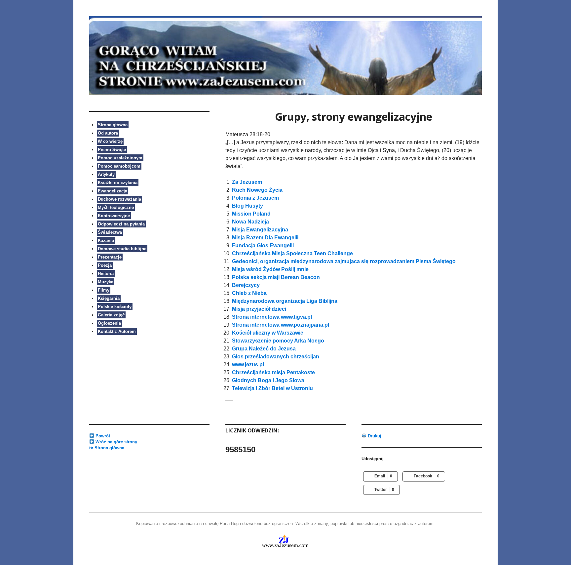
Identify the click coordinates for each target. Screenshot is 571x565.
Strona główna (113, 124)
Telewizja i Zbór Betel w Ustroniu (272, 388)
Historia (106, 273)
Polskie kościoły (115, 306)
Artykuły (106, 174)
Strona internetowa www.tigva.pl (272, 317)
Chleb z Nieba (249, 293)
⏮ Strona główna (106, 447)
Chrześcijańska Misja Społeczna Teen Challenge (292, 253)
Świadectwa (110, 232)
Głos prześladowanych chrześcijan (275, 356)
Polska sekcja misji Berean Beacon (276, 277)
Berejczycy (246, 285)
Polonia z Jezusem (255, 198)
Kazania (106, 240)
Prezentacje (110, 257)
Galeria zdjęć (111, 314)
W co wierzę (110, 141)
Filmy (103, 290)
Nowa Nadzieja (250, 221)
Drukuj (373, 435)
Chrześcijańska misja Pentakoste (273, 372)
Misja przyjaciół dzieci (259, 309)
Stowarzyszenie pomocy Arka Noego (278, 340)
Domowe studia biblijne (122, 248)
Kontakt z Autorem (117, 331)
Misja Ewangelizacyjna (260, 229)
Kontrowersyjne (114, 215)
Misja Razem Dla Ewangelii (265, 237)
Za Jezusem (247, 182)
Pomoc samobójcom (119, 166)
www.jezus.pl (248, 364)
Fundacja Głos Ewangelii (263, 245)
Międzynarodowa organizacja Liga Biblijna (284, 301)
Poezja (105, 265)
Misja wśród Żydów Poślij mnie (270, 269)
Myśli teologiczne (116, 207)
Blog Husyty (247, 206)
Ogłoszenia (109, 323)
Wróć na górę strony (115, 441)
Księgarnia (109, 298)
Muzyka (105, 281)
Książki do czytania (117, 182)
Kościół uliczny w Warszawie (267, 333)
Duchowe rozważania (119, 199)
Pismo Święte (112, 149)
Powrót (102, 435)
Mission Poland (251, 214)
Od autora (108, 133)
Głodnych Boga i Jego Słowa (268, 380)
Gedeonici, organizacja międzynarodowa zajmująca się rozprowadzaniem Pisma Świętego (344, 261)
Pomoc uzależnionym (120, 157)
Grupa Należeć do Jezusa (264, 348)
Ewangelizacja (112, 190)
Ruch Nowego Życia (257, 190)
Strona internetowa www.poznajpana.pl (280, 325)
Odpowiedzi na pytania (121, 224)
